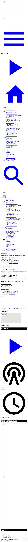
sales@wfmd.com (8, 285)
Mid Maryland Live (10, 116)
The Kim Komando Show (11, 133)
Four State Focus (10, 123)
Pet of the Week (9, 146)
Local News (8, 108)
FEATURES (5, 137)
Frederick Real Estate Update (12, 129)
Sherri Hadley (12, 257)
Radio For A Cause (10, 142)
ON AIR (4, 111)
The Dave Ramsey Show (11, 136)
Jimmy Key (13, 292)
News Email (12, 294)
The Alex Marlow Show (11, 119)
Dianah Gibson (11, 261)
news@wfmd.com (22, 271)
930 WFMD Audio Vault (11, 143)
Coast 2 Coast (9, 121)
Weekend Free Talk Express (12, 124)
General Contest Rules (11, 159)
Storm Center (9, 138)
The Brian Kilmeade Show (11, 114)
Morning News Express (11, 112)
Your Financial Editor (10, 132)
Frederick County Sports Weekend (13, 130)
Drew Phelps (16, 260)
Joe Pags (8, 117)
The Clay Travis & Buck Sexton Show (14, 115)
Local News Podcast (10, 110)
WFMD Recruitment (10, 158)
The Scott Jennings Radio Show (13, 120)
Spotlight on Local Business (12, 141)
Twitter (7, 156)
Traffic (7, 139)
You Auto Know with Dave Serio (13, 128)
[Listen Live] (14, 346)
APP (4, 149)
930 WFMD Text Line (10, 154)
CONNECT (5, 150)
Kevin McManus (14, 291)
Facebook (8, 155)
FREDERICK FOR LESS (8, 160)
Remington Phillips (13, 263)
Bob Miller (11, 259)
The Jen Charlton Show (11, 127)
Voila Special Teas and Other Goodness (17, 308)
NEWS (4, 107)
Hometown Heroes (10, 147)
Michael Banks (22, 255)
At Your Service (9, 125)
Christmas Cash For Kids (11, 145)
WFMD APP (8, 152)
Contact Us (8, 151)
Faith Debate (9, 134)
